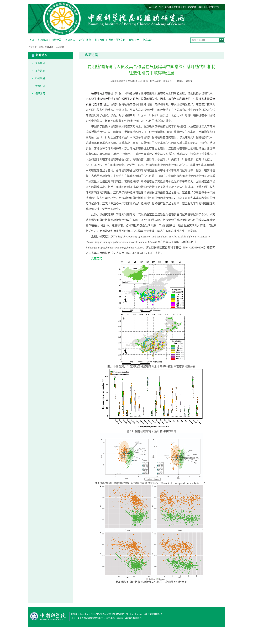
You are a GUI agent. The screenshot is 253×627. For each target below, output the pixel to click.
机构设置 (56, 40)
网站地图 (192, 7)
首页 (31, 40)
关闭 (189, 81)
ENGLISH (202, 7)
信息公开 (147, 40)
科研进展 (60, 47)
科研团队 (70, 40)
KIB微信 (183, 7)
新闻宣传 (134, 40)
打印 (180, 81)
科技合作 (99, 40)
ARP (161, 7)
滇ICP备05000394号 (153, 614)
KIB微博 (174, 7)
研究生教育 (85, 40)
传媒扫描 (40, 86)
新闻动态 (49, 47)
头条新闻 (40, 63)
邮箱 (167, 7)
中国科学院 (214, 7)
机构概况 (43, 40)
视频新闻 (40, 93)
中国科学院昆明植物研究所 (112, 614)
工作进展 (40, 71)
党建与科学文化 (116, 40)
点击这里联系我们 (133, 618)
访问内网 (153, 7)
